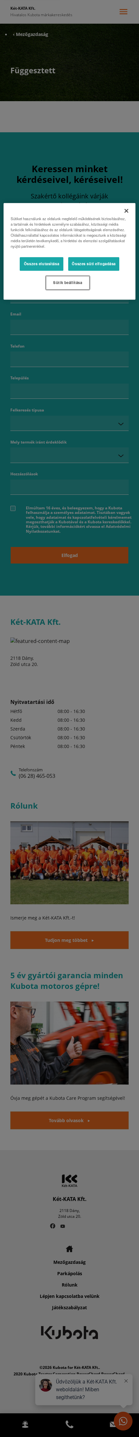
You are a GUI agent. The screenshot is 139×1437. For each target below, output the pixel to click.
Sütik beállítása (67, 282)
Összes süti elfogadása (94, 263)
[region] (70, 251)
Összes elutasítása (41, 263)
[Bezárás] (126, 211)
